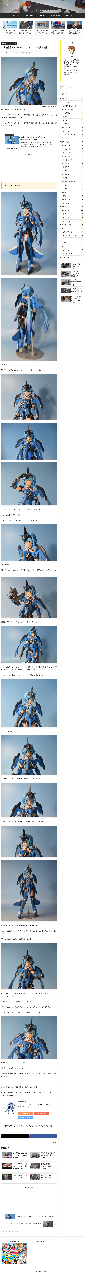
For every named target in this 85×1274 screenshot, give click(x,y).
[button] (81, 87)
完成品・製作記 (6, 43)
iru (72, 56)
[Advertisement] (29, 167)
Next (84, 28)
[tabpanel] (10, 27)
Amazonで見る (25, 1113)
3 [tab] (44, 38)
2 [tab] (41, 38)
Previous (1, 28)
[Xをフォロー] (72, 78)
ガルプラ (15, 43)
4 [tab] (46, 38)
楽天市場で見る (41, 1113)
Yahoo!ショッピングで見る (25, 1117)
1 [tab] (39, 38)
